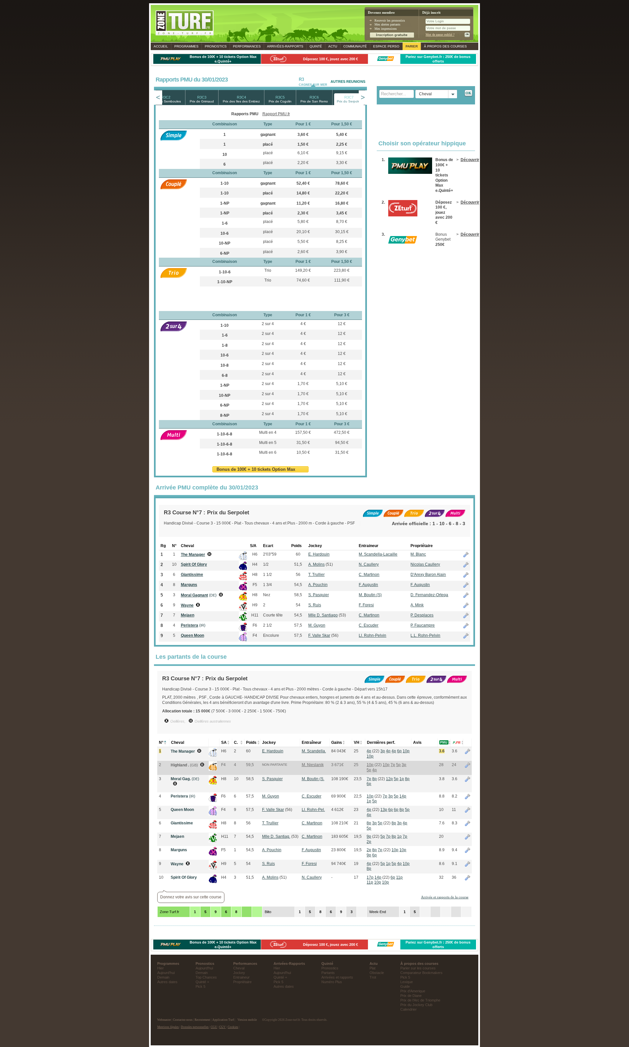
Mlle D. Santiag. (276, 836)
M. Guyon (316, 625)
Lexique (406, 982)
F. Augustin (368, 584)
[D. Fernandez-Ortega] (213, 783)
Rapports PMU (244, 114)
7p (393, 764)
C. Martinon (369, 574)
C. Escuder (368, 625)
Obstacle (377, 973)
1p (401, 779)
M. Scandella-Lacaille (378, 554)
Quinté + (202, 982)
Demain (163, 977)
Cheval (238, 968)
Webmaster (164, 1019)
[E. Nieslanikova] (213, 769)
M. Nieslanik (313, 764)
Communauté (355, 46)
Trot (373, 977)
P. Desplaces (421, 615)
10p (406, 751)
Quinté (316, 46)
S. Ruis (314, 605)
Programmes (186, 46)
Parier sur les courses (418, 968)
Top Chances (206, 977)
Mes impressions (385, 28)
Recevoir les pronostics (389, 20)
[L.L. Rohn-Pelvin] (213, 814)
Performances (247, 46)
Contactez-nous (183, 1019)
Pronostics (216, 46)
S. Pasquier (318, 595)
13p (383, 809)
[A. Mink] (213, 868)
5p (398, 764)
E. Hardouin (319, 554)
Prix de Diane (411, 996)
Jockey (239, 973)
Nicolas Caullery (425, 564)
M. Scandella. (314, 751)
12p (389, 779)
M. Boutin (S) (370, 595)
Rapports (285, 46)
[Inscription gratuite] (392, 37)
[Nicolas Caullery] (213, 882)
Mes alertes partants (387, 24)
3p (382, 751)
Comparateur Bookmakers (421, 973)
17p (370, 877)
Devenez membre (381, 12)
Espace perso (386, 46)
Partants (328, 973)
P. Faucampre (422, 625)
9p (369, 836)
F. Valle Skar (319, 635)
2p (369, 841)
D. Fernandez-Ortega (429, 595)
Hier (160, 968)
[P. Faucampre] (213, 801)
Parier (412, 46)
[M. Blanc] (213, 755)
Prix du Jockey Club (416, 1005)
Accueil (161, 46)
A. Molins (316, 564)
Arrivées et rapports (337, 977)
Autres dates (167, 982)
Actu (332, 46)
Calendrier (408, 1009)
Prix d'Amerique (412, 991)
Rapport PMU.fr (276, 114)
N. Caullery (369, 564)
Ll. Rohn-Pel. (313, 809)
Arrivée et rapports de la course (444, 897)
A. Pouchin (318, 584)
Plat (372, 968)
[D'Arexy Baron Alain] (213, 827)
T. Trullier (316, 574)
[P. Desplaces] (213, 841)
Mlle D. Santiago (323, 615)
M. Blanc (418, 554)
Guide (405, 986)
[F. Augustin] (213, 854)
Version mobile (247, 1019)
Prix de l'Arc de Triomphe (420, 1000)
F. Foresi (366, 605)
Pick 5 (200, 986)
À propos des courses (445, 46)
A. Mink (417, 605)
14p (402, 796)
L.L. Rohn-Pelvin (425, 635)
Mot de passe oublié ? (440, 34)
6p (399, 751)
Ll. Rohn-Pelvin (372, 635)
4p (369, 751)
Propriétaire (242, 982)
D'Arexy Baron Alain (428, 574)
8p (374, 779)
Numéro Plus (331, 982)
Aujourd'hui (166, 973)
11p (399, 877)
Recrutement (202, 1019)
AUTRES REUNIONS (348, 81)
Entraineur (241, 977)
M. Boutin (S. (313, 779)
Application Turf (223, 1019)
